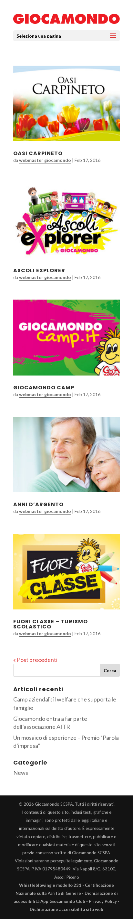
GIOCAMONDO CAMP (43, 387)
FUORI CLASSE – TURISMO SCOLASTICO (50, 624)
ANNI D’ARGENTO (38, 504)
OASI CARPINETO (38, 153)
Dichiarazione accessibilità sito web (66, 909)
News (20, 772)
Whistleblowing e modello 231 (50, 885)
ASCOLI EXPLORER (39, 270)
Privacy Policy (103, 901)
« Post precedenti (35, 659)
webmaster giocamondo (45, 160)
